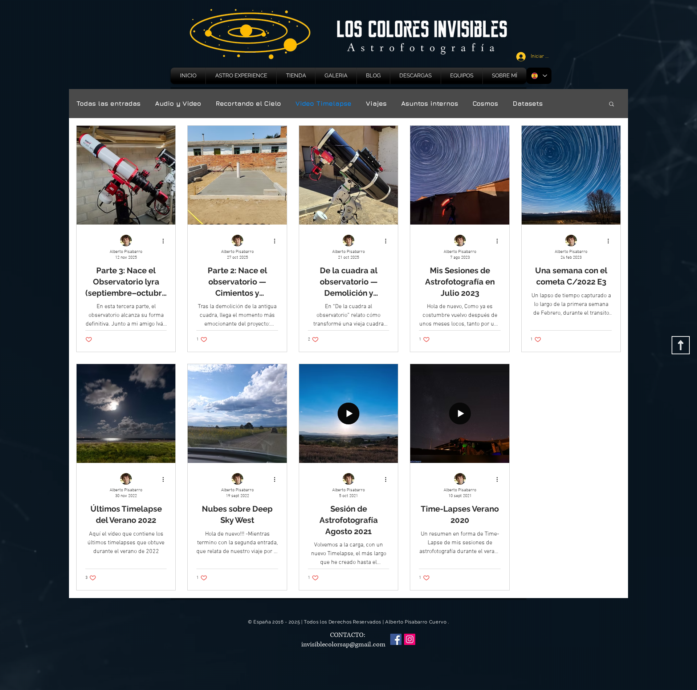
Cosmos (485, 103)
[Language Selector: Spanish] (538, 76)
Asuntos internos (429, 103)
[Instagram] (409, 639)
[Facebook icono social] (396, 639)
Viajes (376, 103)
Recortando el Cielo (248, 103)
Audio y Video (178, 103)
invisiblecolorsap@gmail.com (343, 644)
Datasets (528, 103)
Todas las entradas (108, 103)
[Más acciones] (165, 241)
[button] (611, 104)
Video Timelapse (323, 103)
